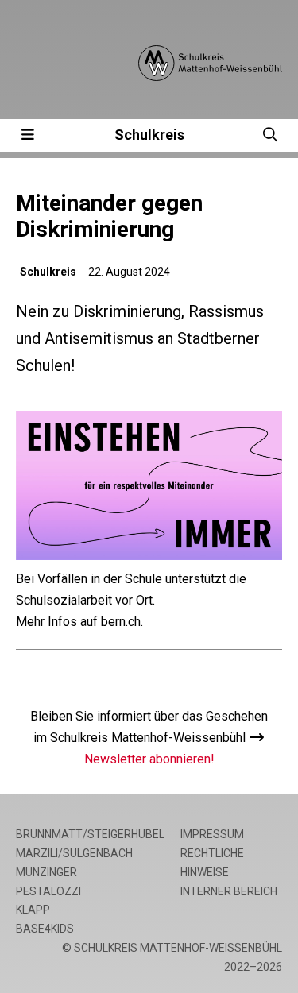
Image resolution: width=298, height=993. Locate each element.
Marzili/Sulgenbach (74, 853)
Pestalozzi (48, 891)
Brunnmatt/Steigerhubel (90, 834)
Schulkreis (149, 134)
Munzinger (46, 872)
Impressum (212, 834)
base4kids (45, 928)
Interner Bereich (228, 891)
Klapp (33, 909)
